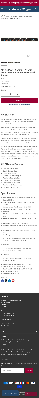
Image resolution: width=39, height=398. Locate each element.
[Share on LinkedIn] (9, 280)
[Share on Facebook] (2, 280)
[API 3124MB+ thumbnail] (4, 62)
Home (3, 15)
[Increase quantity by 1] (17, 94)
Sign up (29, 370)
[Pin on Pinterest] (13, 280)
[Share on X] (6, 280)
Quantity (3, 90)
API (4, 78)
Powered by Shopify (19, 394)
